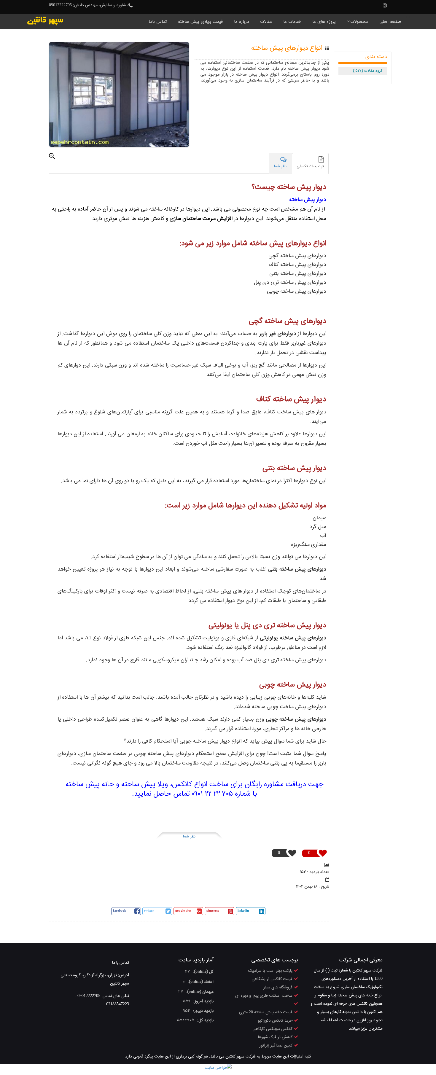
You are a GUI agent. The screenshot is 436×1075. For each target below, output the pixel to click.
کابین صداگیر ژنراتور (275, 1045)
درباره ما (241, 22)
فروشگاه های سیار (277, 987)
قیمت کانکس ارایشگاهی (272, 979)
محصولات (359, 22)
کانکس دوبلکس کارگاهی (272, 1029)
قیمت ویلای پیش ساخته (200, 22)
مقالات (266, 22)
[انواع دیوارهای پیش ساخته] (119, 94)
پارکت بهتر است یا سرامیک (270, 970)
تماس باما (158, 22)
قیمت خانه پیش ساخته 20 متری (265, 1012)
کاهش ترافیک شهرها (275, 1037)
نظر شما (189, 836)
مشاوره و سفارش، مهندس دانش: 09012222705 (88, 5)
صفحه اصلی (390, 22)
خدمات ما (292, 22)
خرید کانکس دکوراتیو (275, 1020)
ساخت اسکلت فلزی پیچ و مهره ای (263, 995)
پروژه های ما (324, 22)
